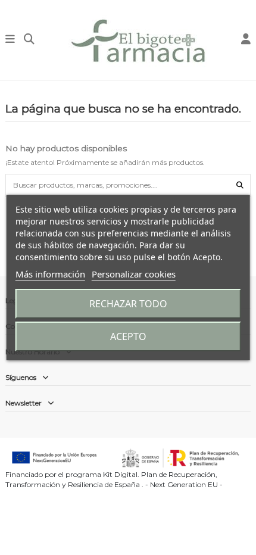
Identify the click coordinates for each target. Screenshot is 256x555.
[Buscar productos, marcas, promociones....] (240, 185)
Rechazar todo (128, 303)
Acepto (128, 336)
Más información (50, 274)
